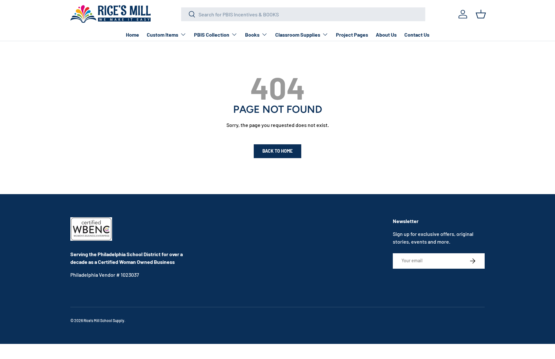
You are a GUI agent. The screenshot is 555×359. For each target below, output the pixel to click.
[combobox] (303, 14)
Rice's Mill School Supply (104, 320)
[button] (481, 14)
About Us (386, 34)
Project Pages (352, 34)
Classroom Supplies (297, 34)
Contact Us (416, 34)
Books (252, 34)
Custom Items (162, 34)
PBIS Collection (211, 34)
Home (132, 34)
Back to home (277, 151)
